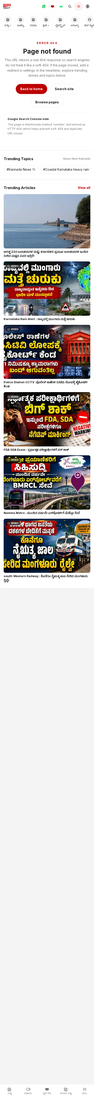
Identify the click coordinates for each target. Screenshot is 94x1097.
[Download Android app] (61, 6)
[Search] (70, 6)
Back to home (31, 89)
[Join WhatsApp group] (44, 6)
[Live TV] (52, 6)
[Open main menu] (78, 6)
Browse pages (47, 102)
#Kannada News (21, 169)
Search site (64, 89)
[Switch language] (88, 6)
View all (84, 188)
